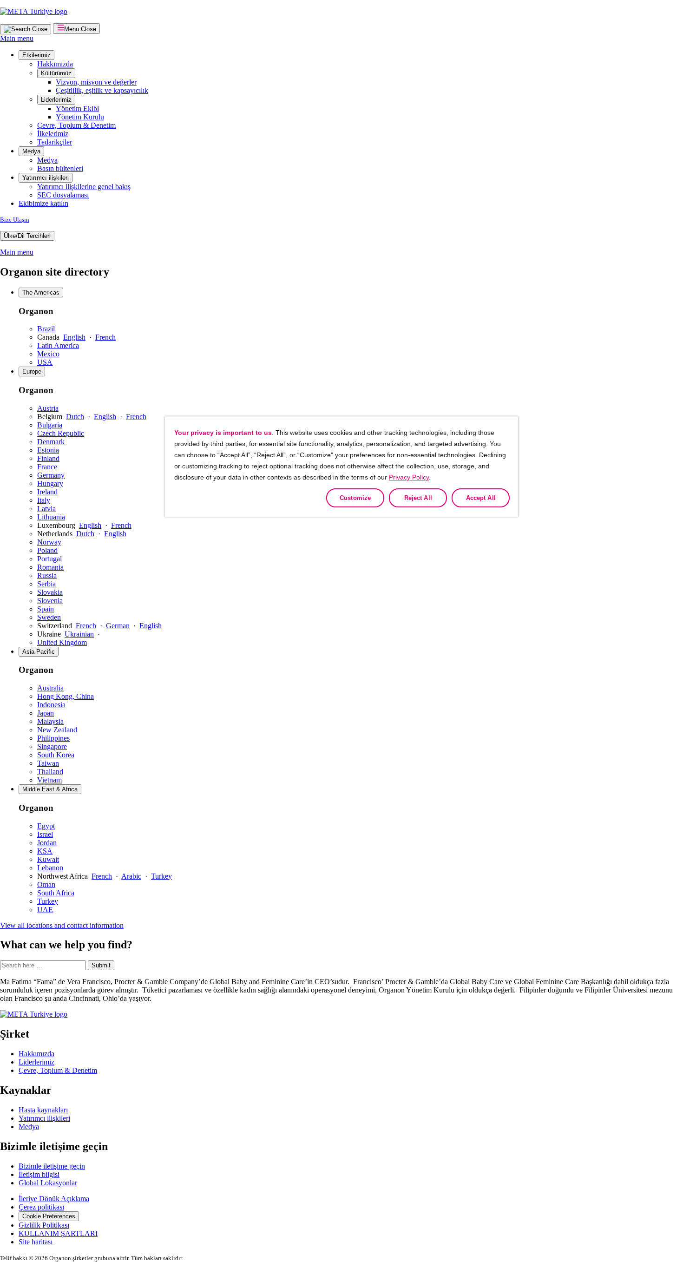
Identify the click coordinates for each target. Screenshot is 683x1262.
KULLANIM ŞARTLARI (58, 1233)
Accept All (481, 497)
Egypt (46, 826)
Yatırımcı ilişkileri (45, 177)
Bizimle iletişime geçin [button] (54, 1146)
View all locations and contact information (62, 925)
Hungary (50, 483)
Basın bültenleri (60, 168)
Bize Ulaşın (14, 219)
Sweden (49, 617)
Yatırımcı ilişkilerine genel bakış (84, 187)
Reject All (418, 497)
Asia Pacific (38, 651)
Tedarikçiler (54, 142)
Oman (46, 884)
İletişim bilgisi (39, 1174)
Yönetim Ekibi (77, 108)
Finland (48, 458)
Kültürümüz (56, 73)
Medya (31, 151)
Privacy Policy (409, 477)
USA (45, 362)
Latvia (46, 509)
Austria (48, 408)
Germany (51, 475)
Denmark (51, 442)
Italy (43, 500)
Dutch (75, 417)
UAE (45, 910)
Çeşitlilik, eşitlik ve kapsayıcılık (102, 90)
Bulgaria (49, 425)
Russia (47, 575)
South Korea (55, 755)
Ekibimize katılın (43, 203)
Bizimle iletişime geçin (52, 1166)
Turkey (161, 876)
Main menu (16, 38)
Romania (50, 567)
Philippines (53, 738)
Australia (50, 688)
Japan (45, 713)
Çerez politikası (41, 1207)
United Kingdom (62, 642)
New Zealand (57, 730)
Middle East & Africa (50, 789)
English (74, 337)
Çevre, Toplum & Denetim (76, 125)
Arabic (131, 876)
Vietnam (49, 780)
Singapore (52, 746)
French (105, 337)
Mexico (48, 354)
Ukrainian (79, 634)
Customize (355, 497)
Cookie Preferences (48, 1216)
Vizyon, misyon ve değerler (96, 82)
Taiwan (48, 763)
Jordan (47, 843)
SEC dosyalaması (63, 195)
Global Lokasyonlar (48, 1183)
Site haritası (36, 1242)
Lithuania (51, 517)
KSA (45, 851)
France (47, 467)
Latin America (58, 345)
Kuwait (48, 859)
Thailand (50, 772)
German (118, 626)
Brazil (46, 329)
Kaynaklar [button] (26, 1090)
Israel (45, 834)
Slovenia (50, 601)
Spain (45, 609)
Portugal (49, 559)
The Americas (40, 292)
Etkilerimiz (36, 55)
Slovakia (50, 592)
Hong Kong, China (65, 696)
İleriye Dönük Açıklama (54, 1199)
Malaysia (50, 721)
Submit (101, 965)
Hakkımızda (55, 64)
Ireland (47, 492)
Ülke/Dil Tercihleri (27, 235)
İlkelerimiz (52, 134)
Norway (49, 542)
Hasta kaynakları (43, 1110)
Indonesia (51, 705)
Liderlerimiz (56, 99)
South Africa (55, 893)
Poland (47, 550)
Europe (31, 371)
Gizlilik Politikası (44, 1225)
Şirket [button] (14, 1034)
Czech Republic (60, 433)
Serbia (46, 584)
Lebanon (50, 868)
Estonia (48, 450)
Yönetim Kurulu (80, 117)
